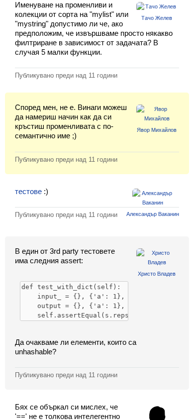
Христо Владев (157, 274)
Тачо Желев (156, 18)
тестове (28, 191)
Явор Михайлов (157, 130)
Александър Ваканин (152, 214)
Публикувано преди (66, 75)
